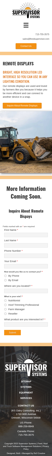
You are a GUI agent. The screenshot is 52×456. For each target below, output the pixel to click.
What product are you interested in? (24, 319)
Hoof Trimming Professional (23, 305)
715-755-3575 (42, 34)
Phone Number (13, 250)
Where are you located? (18, 286)
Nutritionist (14, 300)
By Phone (13, 275)
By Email (13, 280)
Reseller (12, 313)
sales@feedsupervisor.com (36, 39)
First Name (11, 230)
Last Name (11, 240)
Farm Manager (16, 309)
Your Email (11, 261)
